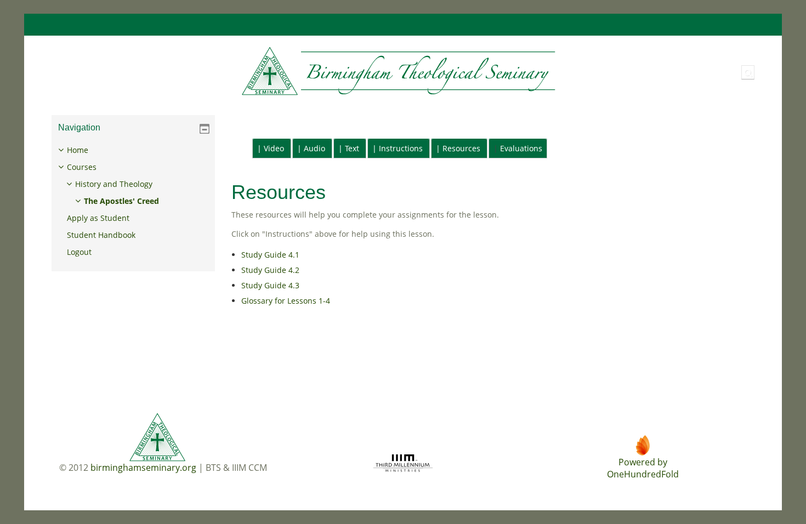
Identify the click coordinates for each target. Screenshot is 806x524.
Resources (461, 148)
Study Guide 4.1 (270, 254)
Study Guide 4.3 (270, 285)
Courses (82, 167)
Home (77, 150)
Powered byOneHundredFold (643, 468)
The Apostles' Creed (121, 201)
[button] (747, 72)
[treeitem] (133, 201)
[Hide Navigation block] (204, 129)
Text (352, 148)
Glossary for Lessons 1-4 (285, 300)
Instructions (401, 148)
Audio (314, 148)
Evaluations (521, 148)
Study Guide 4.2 (270, 270)
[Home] (300, 71)
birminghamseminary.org (143, 468)
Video (274, 148)
